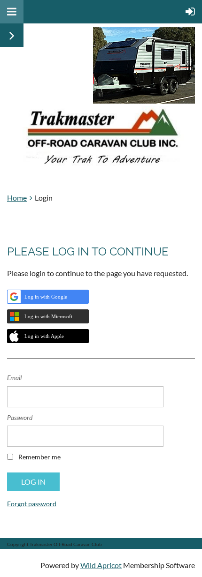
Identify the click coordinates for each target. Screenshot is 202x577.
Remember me (39, 457)
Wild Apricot (101, 565)
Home (17, 197)
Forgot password (31, 504)
